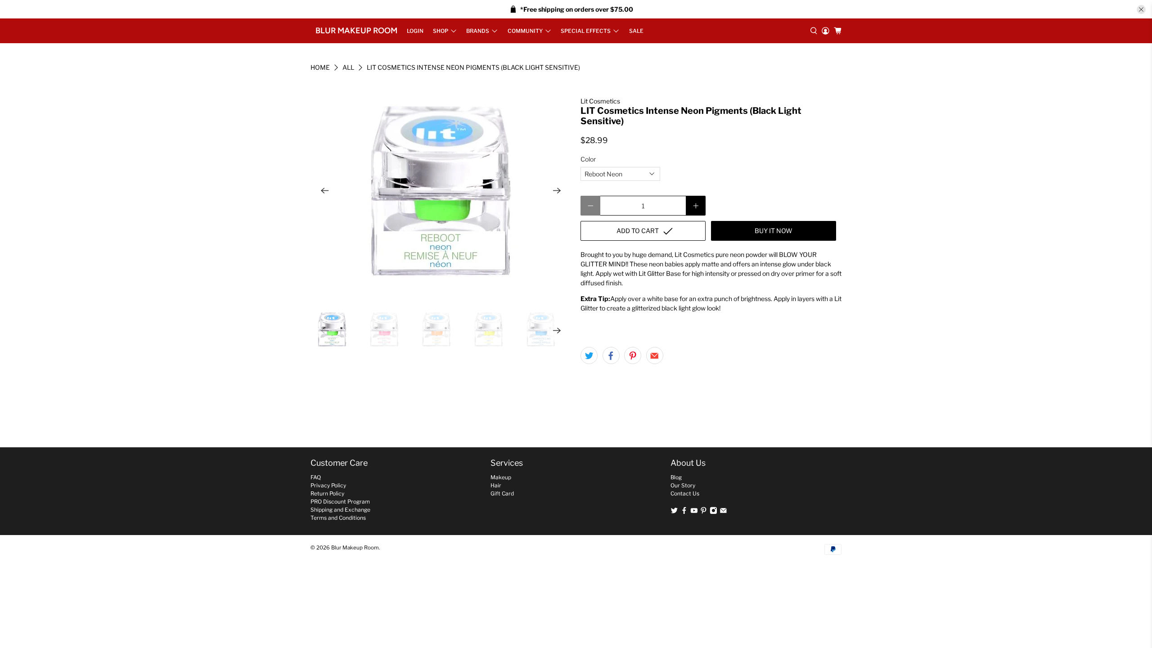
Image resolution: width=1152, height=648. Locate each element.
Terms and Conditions (338, 517)
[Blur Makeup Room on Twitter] (674, 512)
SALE (636, 30)
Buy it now (773, 230)
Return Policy (327, 493)
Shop (440, 30)
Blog (676, 477)
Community (525, 30)
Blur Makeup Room (356, 31)
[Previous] (325, 191)
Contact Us (684, 493)
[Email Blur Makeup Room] (723, 512)
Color (588, 159)
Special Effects (586, 30)
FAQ (315, 477)
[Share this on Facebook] (611, 355)
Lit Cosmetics (600, 101)
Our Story (682, 485)
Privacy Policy (328, 485)
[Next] (557, 191)
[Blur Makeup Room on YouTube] (694, 512)
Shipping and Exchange (340, 509)
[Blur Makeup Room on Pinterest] (703, 512)
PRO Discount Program (340, 501)
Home (320, 67)
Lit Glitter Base (660, 273)
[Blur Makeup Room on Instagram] (713, 512)
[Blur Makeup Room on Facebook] (684, 512)
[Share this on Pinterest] (632, 355)
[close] (1141, 9)
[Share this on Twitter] (589, 355)
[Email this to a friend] (654, 355)
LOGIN (415, 30)
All (348, 67)
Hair (495, 485)
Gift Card (502, 493)
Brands (477, 30)
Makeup (500, 477)
